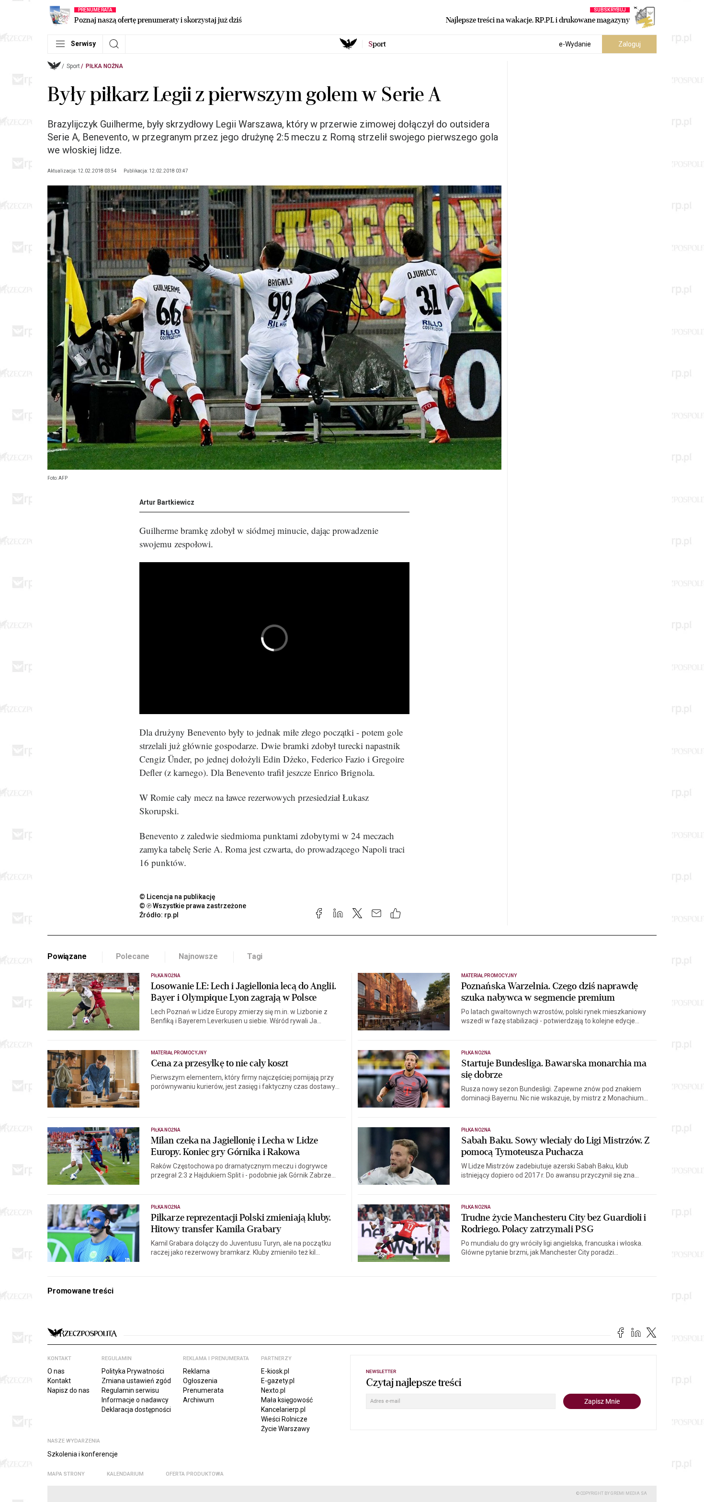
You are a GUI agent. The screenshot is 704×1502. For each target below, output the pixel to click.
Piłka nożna (104, 66)
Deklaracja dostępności (136, 1409)
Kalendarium (125, 1474)
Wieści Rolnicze (284, 1419)
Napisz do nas (68, 1390)
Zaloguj (629, 44)
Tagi (254, 956)
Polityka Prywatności (133, 1371)
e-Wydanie (575, 44)
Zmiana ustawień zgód (136, 1381)
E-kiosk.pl (275, 1371)
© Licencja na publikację (177, 897)
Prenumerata (203, 1390)
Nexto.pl (273, 1390)
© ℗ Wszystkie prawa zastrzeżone (192, 906)
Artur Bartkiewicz (166, 502)
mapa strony (66, 1474)
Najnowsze (198, 956)
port (377, 44)
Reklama (196, 1371)
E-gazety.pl (278, 1381)
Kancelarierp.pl (283, 1409)
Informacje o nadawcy (135, 1400)
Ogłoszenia (200, 1381)
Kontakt (59, 1381)
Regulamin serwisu (130, 1390)
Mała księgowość (287, 1400)
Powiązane (67, 956)
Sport (73, 66)
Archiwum (198, 1400)
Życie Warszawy (285, 1429)
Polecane (133, 956)
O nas (56, 1371)
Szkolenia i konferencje (82, 1454)
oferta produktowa (195, 1474)
